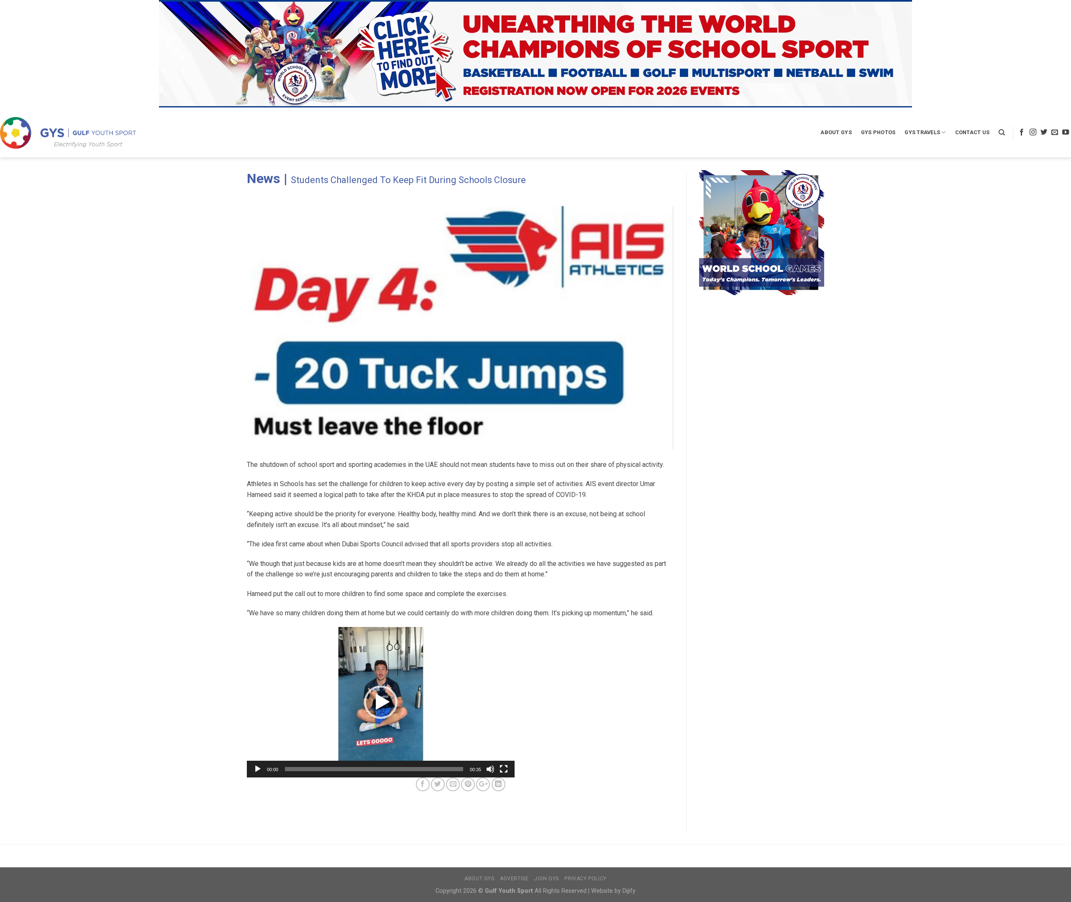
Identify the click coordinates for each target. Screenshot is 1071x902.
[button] (380, 702)
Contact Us (972, 132)
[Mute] (490, 769)
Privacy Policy (585, 879)
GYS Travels (922, 132)
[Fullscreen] (504, 769)
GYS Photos (878, 132)
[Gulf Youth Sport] (68, 132)
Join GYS (546, 879)
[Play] (258, 769)
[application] (381, 702)
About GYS (835, 132)
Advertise (514, 879)
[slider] (374, 769)
